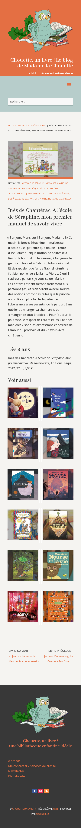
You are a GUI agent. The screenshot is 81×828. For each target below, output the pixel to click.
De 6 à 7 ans (27, 198)
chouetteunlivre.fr (24, 808)
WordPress (43, 814)
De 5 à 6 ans (14, 198)
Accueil (12, 125)
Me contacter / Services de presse (32, 766)
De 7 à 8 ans (41, 198)
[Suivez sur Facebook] (34, 791)
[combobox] (40, 101)
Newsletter (16, 771)
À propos (14, 761)
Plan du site (16, 776)
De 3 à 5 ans (63, 193)
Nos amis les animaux (59, 198)
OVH (55, 808)
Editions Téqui (30, 188)
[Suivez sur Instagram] (40, 791)
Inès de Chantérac (49, 188)
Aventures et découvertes (32, 125)
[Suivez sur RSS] (46, 791)
